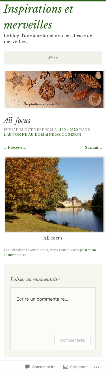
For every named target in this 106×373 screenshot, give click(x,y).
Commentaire (72, 340)
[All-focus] (54, 231)
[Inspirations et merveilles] (54, 107)
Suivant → (93, 147)
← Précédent (15, 147)
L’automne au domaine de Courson (43, 135)
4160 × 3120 (68, 130)
